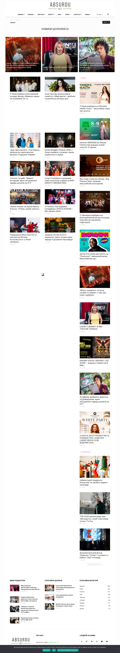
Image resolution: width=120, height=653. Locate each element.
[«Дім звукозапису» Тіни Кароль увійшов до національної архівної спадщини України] (25, 140)
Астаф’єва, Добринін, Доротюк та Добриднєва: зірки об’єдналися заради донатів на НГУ (94, 400)
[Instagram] (86, 641)
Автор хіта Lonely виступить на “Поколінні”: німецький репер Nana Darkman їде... (94, 256)
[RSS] (97, 641)
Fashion (30, 14)
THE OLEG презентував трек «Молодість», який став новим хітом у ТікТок (94, 518)
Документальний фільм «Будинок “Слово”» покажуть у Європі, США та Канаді (94, 555)
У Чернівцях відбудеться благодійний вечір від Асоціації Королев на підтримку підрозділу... (95, 218)
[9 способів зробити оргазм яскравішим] (49, 597)
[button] (108, 15)
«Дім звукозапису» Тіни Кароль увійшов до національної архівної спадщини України (25, 152)
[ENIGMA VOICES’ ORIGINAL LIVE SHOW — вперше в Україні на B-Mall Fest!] (95, 347)
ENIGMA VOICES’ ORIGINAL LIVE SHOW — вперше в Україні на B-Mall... (94, 363)
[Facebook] (81, 641)
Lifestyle (77, 14)
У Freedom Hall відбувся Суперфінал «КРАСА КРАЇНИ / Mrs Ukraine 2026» (58, 208)
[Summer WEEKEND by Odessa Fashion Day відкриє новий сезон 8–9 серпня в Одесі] (95, 129)
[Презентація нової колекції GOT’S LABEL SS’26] (14, 620)
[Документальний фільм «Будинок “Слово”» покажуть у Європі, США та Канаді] (95, 540)
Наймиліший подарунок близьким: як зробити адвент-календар (94, 482)
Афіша (87, 14)
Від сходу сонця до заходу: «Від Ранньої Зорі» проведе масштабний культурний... (94, 181)
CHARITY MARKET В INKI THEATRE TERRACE (91, 328)
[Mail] (92, 641)
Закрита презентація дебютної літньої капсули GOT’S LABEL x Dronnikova (29, 599)
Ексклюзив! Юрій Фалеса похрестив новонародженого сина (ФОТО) (65, 587)
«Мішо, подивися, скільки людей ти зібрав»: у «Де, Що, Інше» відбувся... (93, 292)
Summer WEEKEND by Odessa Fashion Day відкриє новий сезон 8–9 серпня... (93, 144)
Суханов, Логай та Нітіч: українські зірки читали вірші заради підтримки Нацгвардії (59, 237)
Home (11, 20)
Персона (41, 14)
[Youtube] (107, 641)
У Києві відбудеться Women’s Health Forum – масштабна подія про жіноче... (95, 108)
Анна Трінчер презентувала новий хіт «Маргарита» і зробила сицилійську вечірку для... (60, 96)
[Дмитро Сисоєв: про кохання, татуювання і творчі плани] (49, 606)
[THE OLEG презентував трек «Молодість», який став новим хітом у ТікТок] (95, 503)
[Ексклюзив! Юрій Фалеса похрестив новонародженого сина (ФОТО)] (49, 588)
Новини (20, 14)
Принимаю (46, 650)
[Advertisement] (42, 119)
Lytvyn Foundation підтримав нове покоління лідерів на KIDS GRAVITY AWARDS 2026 (59, 180)
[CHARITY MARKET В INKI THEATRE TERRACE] (60, 54)
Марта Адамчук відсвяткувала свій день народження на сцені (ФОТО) (30, 587)
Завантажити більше (94, 564)
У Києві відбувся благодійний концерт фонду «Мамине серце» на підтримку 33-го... (25, 96)
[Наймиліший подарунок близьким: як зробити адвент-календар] (95, 467)
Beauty (51, 14)
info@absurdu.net (53, 642)
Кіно (59, 14)
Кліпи (67, 14)
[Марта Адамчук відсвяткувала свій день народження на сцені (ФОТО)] (14, 588)
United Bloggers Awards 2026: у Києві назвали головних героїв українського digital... (59, 152)
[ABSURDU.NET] (60, 6)
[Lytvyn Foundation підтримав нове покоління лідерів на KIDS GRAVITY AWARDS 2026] (60, 168)
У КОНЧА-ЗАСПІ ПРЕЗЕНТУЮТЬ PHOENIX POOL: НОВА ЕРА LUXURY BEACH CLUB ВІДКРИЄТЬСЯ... (94, 439)
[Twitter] (102, 641)
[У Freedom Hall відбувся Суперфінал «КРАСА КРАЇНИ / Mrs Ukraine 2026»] (60, 196)
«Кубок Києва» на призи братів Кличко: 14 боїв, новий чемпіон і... (24, 208)
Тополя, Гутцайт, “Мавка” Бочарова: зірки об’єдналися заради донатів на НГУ (23, 180)
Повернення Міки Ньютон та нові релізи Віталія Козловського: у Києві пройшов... (23, 238)
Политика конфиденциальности (68, 650)
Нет (54, 650)
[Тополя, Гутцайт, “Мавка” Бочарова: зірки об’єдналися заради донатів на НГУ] (25, 168)
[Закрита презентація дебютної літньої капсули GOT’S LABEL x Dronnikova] (14, 599)
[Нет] (118, 649)
